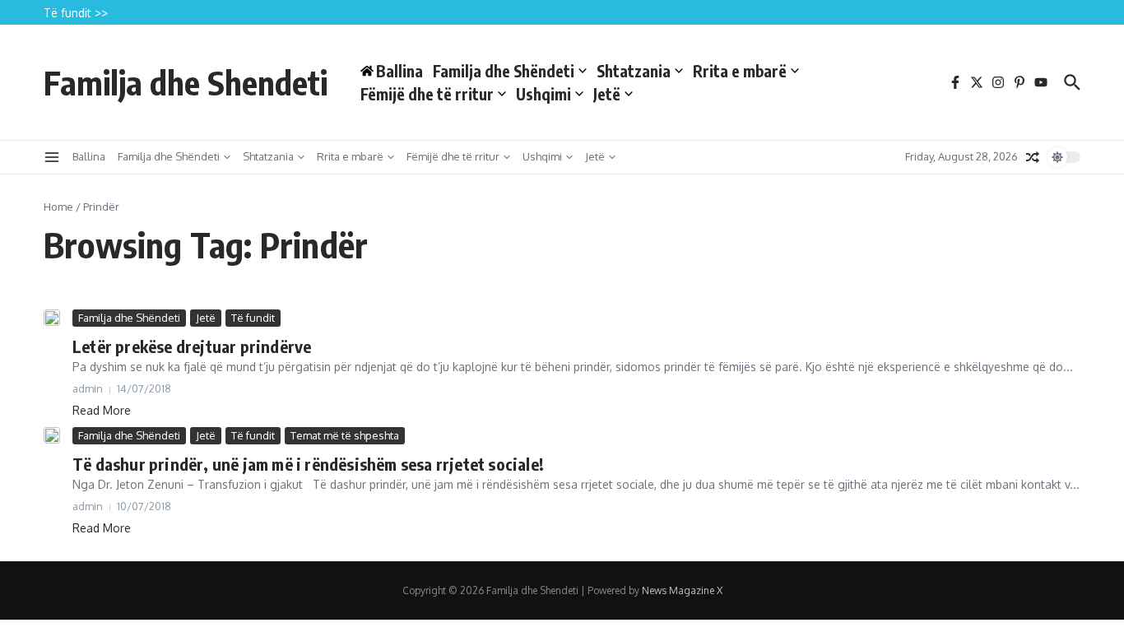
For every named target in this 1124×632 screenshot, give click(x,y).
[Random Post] (1032, 157)
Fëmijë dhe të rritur (427, 94)
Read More (101, 410)
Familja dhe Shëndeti (503, 71)
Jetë (606, 94)
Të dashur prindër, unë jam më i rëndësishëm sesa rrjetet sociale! (308, 463)
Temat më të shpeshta (344, 435)
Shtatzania (634, 71)
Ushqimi (543, 94)
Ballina (88, 156)
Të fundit (253, 317)
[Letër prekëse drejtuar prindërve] (52, 317)
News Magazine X (682, 590)
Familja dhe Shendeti (185, 82)
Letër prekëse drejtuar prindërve (191, 346)
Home (58, 206)
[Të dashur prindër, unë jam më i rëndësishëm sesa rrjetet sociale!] (52, 435)
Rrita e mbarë (740, 71)
